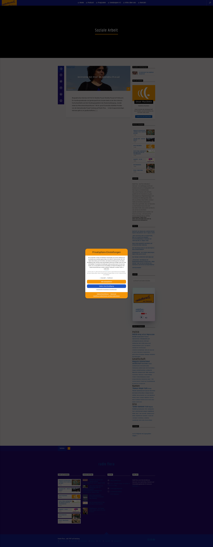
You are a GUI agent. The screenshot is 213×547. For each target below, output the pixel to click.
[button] (106, 286)
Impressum (113, 294)
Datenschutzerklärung (103, 294)
